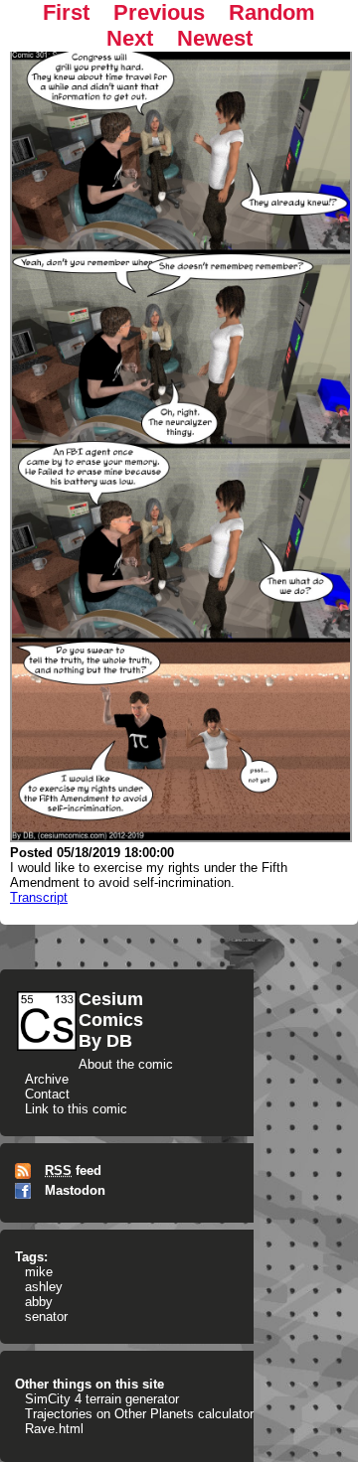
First (66, 12)
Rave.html (54, 1428)
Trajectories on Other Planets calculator (139, 1413)
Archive (47, 1079)
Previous (159, 12)
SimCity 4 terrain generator (102, 1398)
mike (39, 1271)
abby (39, 1301)
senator (46, 1316)
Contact (47, 1094)
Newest (215, 38)
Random (272, 12)
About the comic (126, 1064)
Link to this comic (76, 1108)
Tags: (31, 1256)
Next (129, 38)
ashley (44, 1286)
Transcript (39, 897)
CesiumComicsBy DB (111, 1020)
